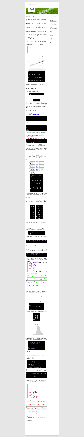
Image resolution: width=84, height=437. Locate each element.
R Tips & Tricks (51, 36)
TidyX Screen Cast (51, 39)
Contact (33, 6)
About (29, 6)
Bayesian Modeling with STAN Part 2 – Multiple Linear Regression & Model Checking (53, 25)
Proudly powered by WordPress (29, 434)
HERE (44, 22)
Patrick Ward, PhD (30, 3)
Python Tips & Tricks (51, 35)
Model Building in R (33, 423)
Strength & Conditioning (52, 38)
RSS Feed (50, 45)
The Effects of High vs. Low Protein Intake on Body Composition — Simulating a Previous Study (54, 21)
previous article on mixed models (32, 31)
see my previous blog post (36, 114)
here (26, 107)
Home (26, 6)
